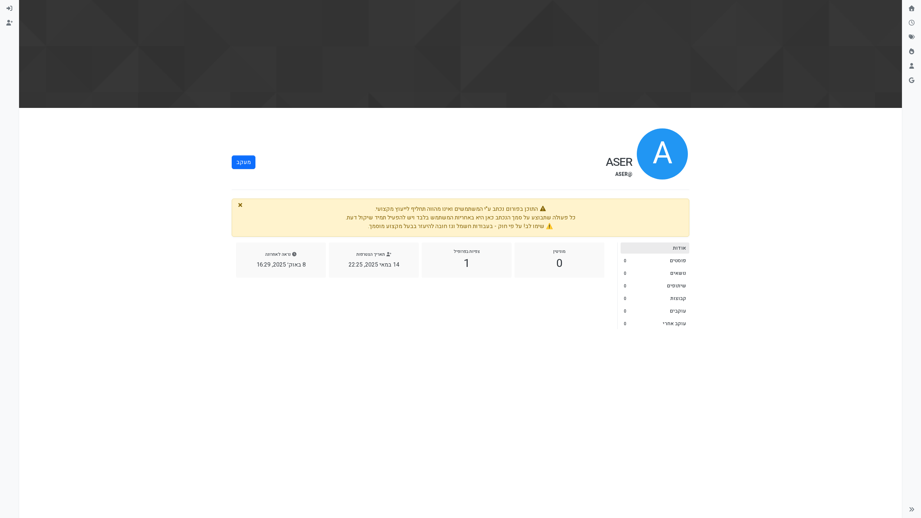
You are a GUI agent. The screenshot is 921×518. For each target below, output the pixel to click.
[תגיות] (911, 37)
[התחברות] (9, 8)
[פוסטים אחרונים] (911, 23)
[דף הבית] (911, 8)
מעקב (243, 162)
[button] (911, 509)
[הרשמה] (9, 23)
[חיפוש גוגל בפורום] (911, 80)
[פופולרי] (911, 52)
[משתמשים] (911, 66)
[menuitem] (9, 8)
